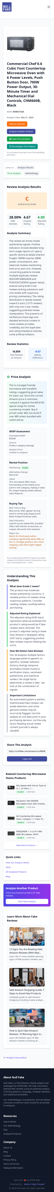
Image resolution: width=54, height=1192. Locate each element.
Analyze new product (16, 1057)
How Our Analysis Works (17, 862)
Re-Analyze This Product (23, 146)
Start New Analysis (27, 901)
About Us (7, 1147)
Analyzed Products (12, 1133)
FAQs (8, 867)
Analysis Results (25, 167)
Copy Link (27, 758)
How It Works (9, 1121)
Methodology (31, 173)
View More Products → (27, 845)
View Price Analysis (21, 139)
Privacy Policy (9, 1159)
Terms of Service (11, 1163)
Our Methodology (11, 1125)
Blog (8, 876)
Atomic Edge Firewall (34, 1184)
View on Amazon (17, 124)
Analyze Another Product (21, 131)
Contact (7, 1155)
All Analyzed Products (16, 871)
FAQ (5, 1129)
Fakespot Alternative (13, 1167)
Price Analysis (14, 173)
